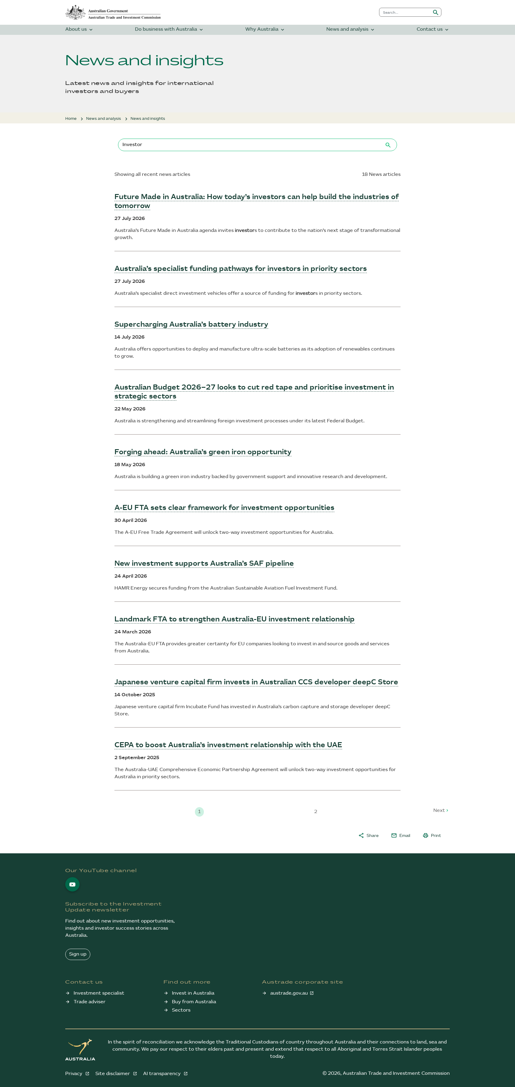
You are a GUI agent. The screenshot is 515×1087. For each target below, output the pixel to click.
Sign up (77, 954)
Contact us (433, 29)
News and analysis (351, 29)
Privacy (74, 1073)
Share (368, 835)
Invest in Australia (193, 993)
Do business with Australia (169, 29)
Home (71, 119)
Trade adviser (90, 1001)
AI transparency (162, 1073)
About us (79, 29)
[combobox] (404, 12)
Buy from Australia (194, 1001)
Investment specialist (99, 993)
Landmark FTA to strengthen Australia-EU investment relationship (234, 619)
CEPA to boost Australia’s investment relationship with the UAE (228, 745)
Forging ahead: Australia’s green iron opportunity (202, 452)
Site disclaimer (113, 1073)
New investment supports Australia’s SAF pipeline (204, 563)
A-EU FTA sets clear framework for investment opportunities (224, 508)
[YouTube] (72, 884)
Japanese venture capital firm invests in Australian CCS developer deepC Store (256, 682)
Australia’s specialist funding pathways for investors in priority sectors (240, 269)
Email (400, 835)
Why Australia (265, 29)
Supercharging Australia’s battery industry (191, 324)
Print (432, 835)
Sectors (181, 1010)
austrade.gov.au (289, 993)
